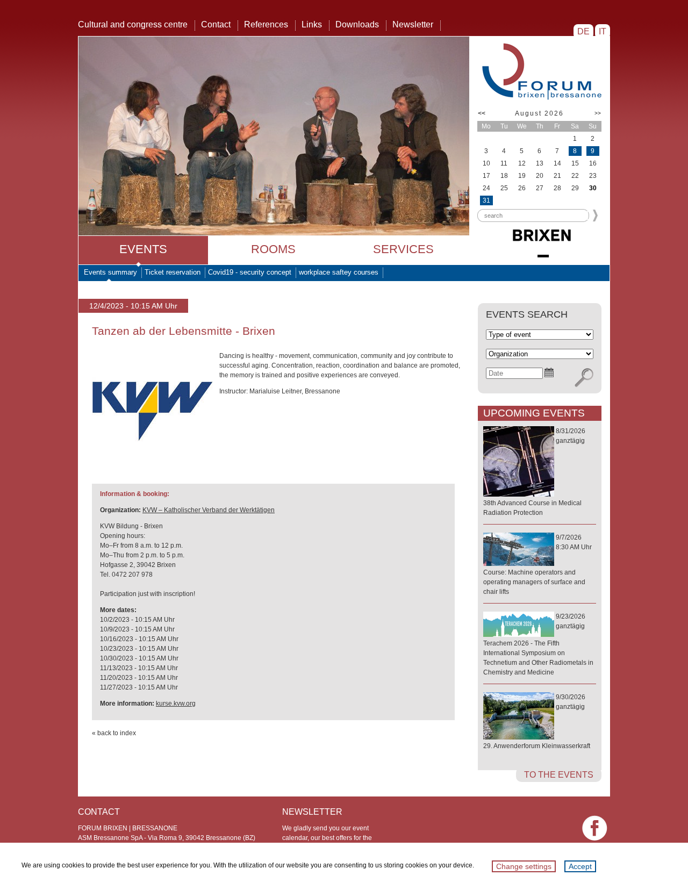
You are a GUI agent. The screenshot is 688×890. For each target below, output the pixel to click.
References (266, 24)
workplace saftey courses (338, 272)
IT (602, 31)
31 (486, 200)
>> (597, 113)
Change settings (523, 866)
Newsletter (412, 24)
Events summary (110, 272)
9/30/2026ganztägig (536, 721)
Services (403, 249)
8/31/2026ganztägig (534, 471)
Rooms (273, 249)
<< (481, 113)
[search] (584, 377)
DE (583, 31)
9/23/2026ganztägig (538, 644)
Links (312, 24)
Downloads (357, 24)
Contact (216, 24)
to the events (558, 774)
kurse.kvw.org (176, 703)
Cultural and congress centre (133, 24)
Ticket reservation (172, 272)
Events (143, 249)
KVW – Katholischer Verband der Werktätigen (208, 510)
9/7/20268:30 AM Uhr (537, 564)
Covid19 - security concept (249, 272)
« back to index (114, 733)
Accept (580, 866)
